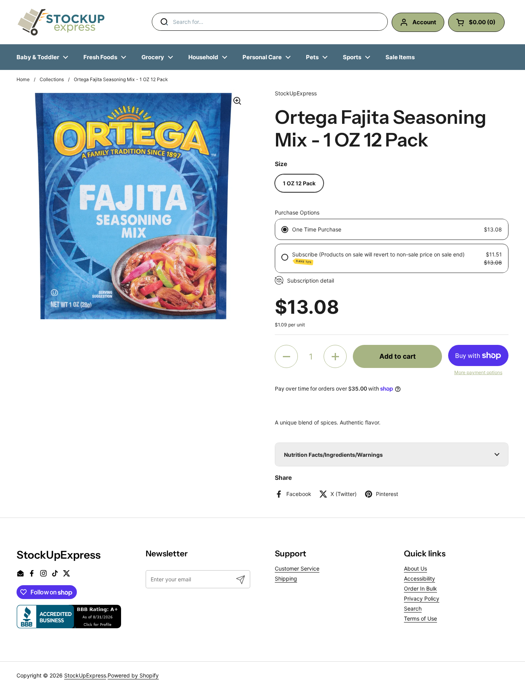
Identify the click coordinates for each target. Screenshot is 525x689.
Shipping (286, 578)
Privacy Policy (421, 598)
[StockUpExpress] (61, 22)
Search (413, 608)
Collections (52, 79)
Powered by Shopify (133, 675)
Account (424, 22)
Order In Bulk (420, 588)
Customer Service (297, 568)
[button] (286, 356)
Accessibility (419, 578)
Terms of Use (420, 618)
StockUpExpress (85, 675)
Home (23, 79)
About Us (415, 568)
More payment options (478, 372)
